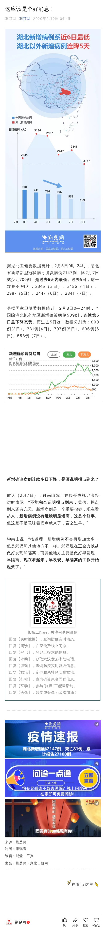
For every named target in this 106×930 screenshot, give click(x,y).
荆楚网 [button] (25, 18)
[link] (23, 922)
